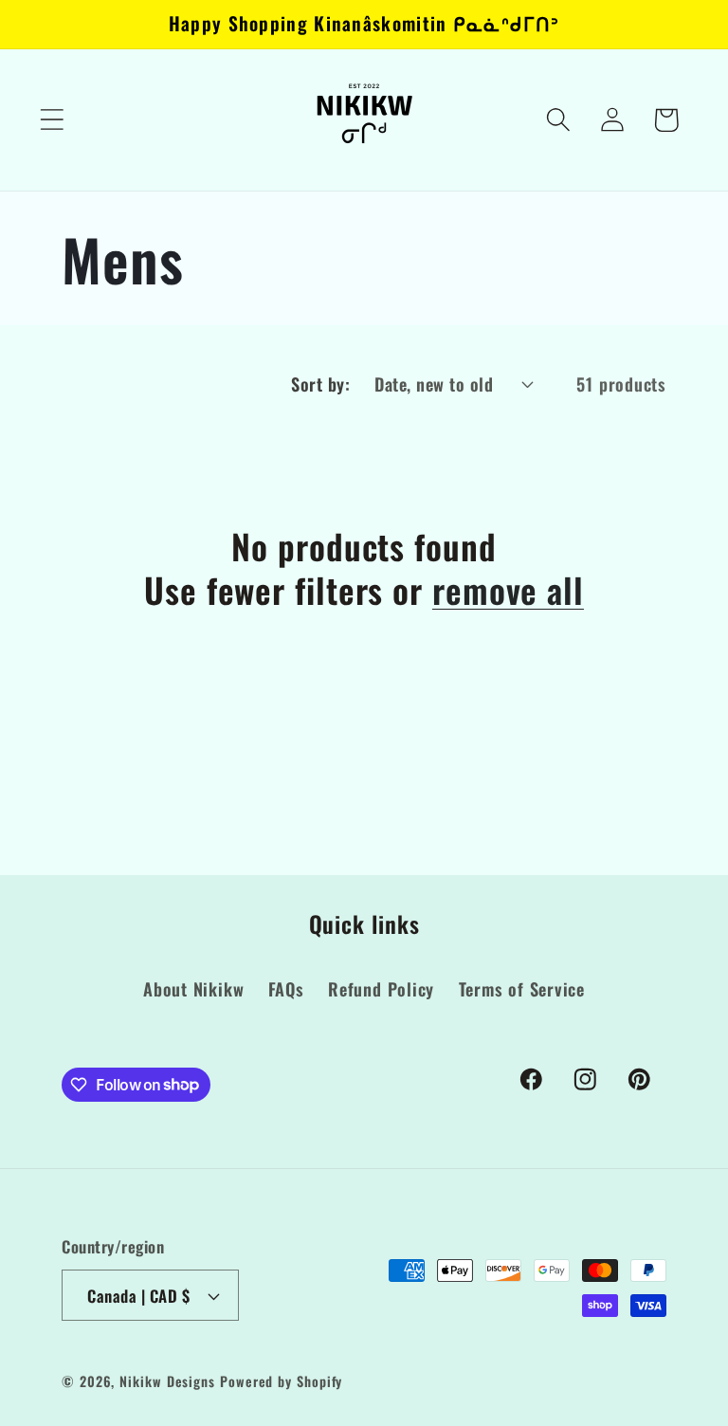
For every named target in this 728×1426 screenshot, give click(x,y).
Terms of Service (522, 988)
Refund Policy (381, 988)
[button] (52, 120)
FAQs (286, 988)
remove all (508, 589)
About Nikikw (193, 988)
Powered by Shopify (281, 1381)
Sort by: (320, 383)
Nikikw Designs (167, 1381)
